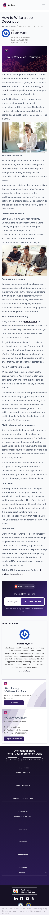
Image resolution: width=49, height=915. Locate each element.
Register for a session (14, 739)
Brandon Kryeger (24, 644)
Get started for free (32, 601)
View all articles (24, 671)
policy (7, 913)
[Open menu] (43, 5)
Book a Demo (12, 760)
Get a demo (14, 703)
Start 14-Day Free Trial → (32, 760)
